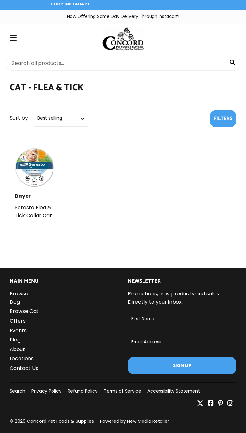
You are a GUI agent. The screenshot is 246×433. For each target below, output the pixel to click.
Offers (18, 321)
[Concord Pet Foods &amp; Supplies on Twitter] (200, 403)
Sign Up (182, 366)
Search (17, 391)
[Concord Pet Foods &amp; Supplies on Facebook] (211, 403)
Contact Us (24, 368)
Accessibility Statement (173, 391)
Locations (22, 358)
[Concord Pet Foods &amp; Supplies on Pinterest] (220, 403)
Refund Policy (83, 391)
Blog (15, 339)
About (17, 349)
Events (18, 330)
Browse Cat (24, 311)
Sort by (19, 118)
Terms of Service (122, 391)
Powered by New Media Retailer (134, 421)
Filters (223, 119)
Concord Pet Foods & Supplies (60, 421)
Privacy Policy (46, 391)
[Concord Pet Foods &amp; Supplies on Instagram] (230, 403)
